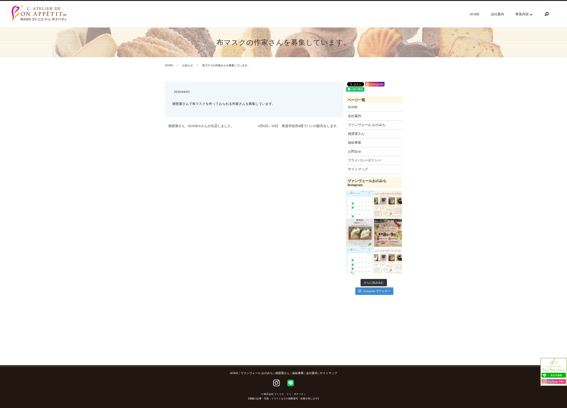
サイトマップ (358, 169)
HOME (475, 14)
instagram (376, 84)
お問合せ (354, 151)
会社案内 (497, 14)
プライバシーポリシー (364, 160)
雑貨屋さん (356, 133)
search (546, 14)
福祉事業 (354, 142)
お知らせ (187, 65)
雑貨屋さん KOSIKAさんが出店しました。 (201, 126)
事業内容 (522, 14)
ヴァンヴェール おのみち (366, 125)
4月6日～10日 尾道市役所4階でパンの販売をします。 (299, 126)
